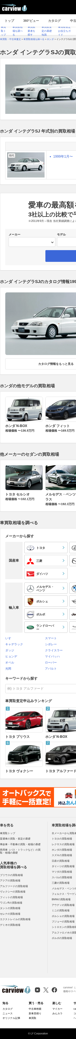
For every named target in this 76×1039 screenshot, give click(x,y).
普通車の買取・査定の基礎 (15, 838)
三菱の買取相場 (60, 882)
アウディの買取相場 (63, 905)
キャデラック (14, 644)
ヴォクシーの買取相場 (12, 891)
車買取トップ (3, 31)
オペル (9, 662)
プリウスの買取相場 (11, 875)
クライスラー (54, 650)
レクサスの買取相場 (63, 844)
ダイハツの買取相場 (63, 866)
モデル (61, 234)
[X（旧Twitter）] (45, 989)
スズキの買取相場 (62, 855)
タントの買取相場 (10, 908)
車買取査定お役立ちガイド (64, 31)
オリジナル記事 (11, 1018)
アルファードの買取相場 (14, 886)
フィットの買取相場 (11, 897)
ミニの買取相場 (60, 910)
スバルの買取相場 (62, 877)
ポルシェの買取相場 (63, 916)
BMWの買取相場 (61, 899)
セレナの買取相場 (10, 913)
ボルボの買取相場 (62, 938)
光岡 (8, 668)
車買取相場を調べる (17, 31)
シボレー (51, 644)
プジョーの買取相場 (63, 921)
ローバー (51, 662)
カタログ (54, 20)
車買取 (32, 1018)
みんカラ (57, 1013)
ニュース (8, 1013)
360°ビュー (31, 20)
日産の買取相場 (60, 860)
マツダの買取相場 (62, 871)
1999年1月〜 (63, 156)
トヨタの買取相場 (62, 838)
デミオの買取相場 (10, 924)
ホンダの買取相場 (62, 849)
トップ (9, 20)
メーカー (14, 234)
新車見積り (35, 1013)
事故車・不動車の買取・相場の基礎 (20, 844)
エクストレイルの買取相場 (15, 919)
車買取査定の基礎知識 (47, 31)
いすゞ (9, 638)
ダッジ (9, 650)
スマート (51, 638)
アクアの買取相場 (10, 880)
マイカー (57, 1008)
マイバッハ (52, 656)
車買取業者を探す (31, 31)
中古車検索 (35, 1008)
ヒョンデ (11, 656)
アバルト (51, 668)
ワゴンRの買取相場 (11, 902)
